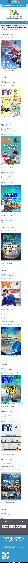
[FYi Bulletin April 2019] (11, 246)
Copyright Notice (20, 521)
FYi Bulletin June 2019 (8, 134)
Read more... (3, 81)
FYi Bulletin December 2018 (11, 421)
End (15, 515)
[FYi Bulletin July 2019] (11, 101)
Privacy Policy (5, 521)
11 (9, 515)
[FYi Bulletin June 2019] (11, 150)
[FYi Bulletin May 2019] (11, 198)
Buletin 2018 (9, 459)
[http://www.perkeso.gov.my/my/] (21, 526)
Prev (8, 514)
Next (12, 515)
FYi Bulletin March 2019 (9, 279)
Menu (2, 22)
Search (13, 5)
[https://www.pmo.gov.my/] (6, 526)
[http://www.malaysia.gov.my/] (3, 526)
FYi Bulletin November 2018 (10, 469)
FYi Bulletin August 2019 (9, 37)
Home (2, 28)
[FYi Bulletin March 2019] (11, 293)
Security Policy (12, 521)
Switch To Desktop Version (14, 562)
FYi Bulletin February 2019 (10, 325)
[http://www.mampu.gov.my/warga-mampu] (24, 526)
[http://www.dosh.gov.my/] (17, 526)
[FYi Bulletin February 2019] (11, 340)
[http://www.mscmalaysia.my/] (10, 526)
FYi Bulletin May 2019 (8, 182)
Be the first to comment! (6, 79)
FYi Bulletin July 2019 (8, 86)
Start (5, 514)
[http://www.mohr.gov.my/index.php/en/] (13, 526)
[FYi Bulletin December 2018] (11, 437)
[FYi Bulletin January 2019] (11, 388)
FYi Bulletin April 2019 (8, 230)
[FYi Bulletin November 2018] (11, 485)
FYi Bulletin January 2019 (9, 373)
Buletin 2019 (9, 76)
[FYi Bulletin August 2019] (11, 53)
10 (6, 515)
